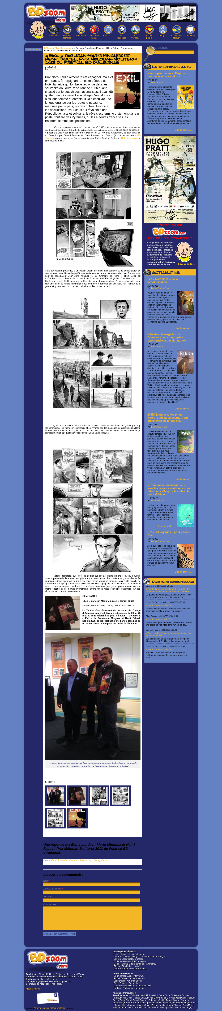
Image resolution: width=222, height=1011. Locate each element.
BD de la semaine (67, 36)
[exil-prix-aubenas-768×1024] (55, 805)
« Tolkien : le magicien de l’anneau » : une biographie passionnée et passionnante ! (166, 337)
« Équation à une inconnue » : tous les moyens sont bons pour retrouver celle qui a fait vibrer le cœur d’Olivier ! (168, 490)
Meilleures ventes (94, 36)
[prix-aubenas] (77, 805)
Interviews (190, 35)
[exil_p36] (55, 828)
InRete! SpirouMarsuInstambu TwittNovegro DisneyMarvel (78, 860)
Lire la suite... (183, 129)
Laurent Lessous (159, 427)
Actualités (53, 35)
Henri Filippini (157, 500)
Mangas (163, 35)
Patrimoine (81, 35)
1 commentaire (33, 49)
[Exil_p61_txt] (120, 805)
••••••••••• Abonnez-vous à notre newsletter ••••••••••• (49, 1008)
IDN (69, 981)
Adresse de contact (52, 889)
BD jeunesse (121, 36)
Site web (47, 896)
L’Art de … (108, 35)
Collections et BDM (176, 36)
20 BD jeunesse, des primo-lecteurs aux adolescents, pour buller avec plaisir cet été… (167, 417)
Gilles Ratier (157, 82)
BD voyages (135, 36)
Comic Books (149, 36)
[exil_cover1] (77, 828)
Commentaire (49, 904)
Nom (45, 881)
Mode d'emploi (33, 989)
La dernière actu (171, 67)
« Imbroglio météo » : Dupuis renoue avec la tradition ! (166, 75)
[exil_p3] (98, 805)
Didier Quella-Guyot (160, 288)
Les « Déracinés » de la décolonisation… (162, 281)
